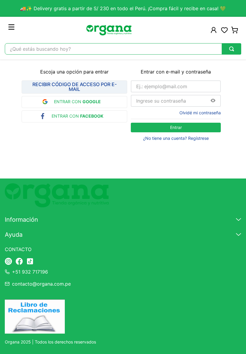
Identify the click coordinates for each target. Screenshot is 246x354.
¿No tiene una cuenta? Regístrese (176, 138)
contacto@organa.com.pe (41, 284)
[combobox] (123, 49)
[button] (213, 101)
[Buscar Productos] (231, 48)
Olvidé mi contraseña (200, 112)
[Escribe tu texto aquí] (8, 262)
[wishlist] (224, 30)
